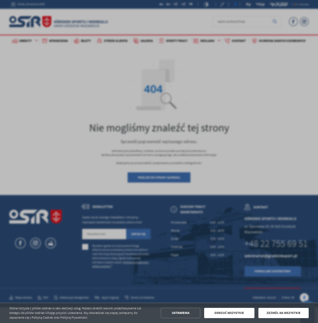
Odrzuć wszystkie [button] (229, 313)
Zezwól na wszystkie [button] (284, 313)
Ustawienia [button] (180, 313)
